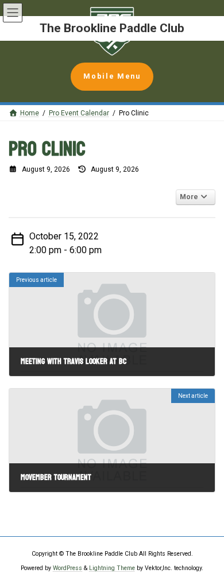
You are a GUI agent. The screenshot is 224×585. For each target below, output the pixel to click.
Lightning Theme (112, 567)
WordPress (67, 567)
